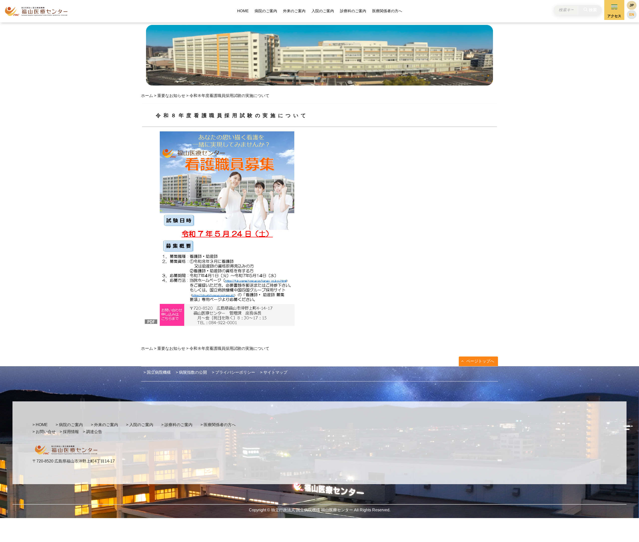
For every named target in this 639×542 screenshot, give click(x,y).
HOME (243, 11)
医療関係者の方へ (387, 11)
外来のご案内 (294, 11)
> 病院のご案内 (69, 425)
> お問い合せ (44, 432)
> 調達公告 (92, 432)
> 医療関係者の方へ (218, 425)
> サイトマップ (273, 372)
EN (631, 14)
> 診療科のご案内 (176, 425)
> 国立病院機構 (157, 372)
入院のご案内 (323, 11)
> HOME (40, 425)
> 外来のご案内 (104, 425)
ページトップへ (480, 361)
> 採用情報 (69, 432)
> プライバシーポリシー (233, 372)
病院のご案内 (266, 11)
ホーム (147, 95)
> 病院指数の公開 (191, 372)
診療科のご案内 (353, 11)
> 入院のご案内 (139, 425)
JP (632, 5)
